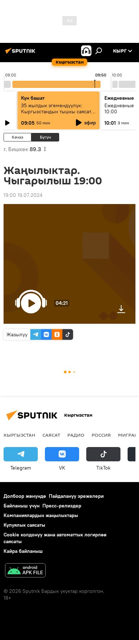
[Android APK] (25, 571)
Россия (101, 435)
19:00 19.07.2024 (23, 195)
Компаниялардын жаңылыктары (41, 515)
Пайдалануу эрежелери (76, 496)
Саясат (51, 435)
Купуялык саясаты (24, 525)
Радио (75, 435)
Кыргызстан (19, 435)
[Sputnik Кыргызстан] (21, 53)
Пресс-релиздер (61, 505)
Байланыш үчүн (22, 505)
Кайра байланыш (23, 551)
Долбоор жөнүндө (25, 496)
